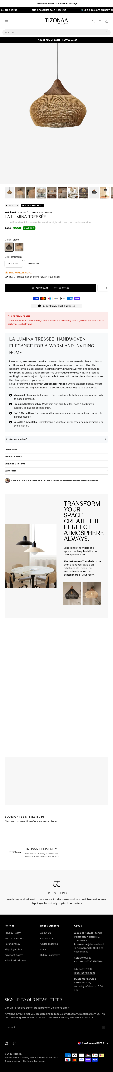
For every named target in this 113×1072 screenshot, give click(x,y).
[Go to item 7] (73, 193)
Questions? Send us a (56, 3)
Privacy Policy (13, 933)
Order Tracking (49, 944)
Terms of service (47, 1057)
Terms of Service (14, 938)
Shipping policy (12, 1061)
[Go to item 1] (9, 193)
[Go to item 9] (94, 193)
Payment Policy (14, 955)
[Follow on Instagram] (7, 1043)
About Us (45, 933)
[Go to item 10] (104, 193)
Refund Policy (12, 944)
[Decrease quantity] (99, 287)
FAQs (43, 949)
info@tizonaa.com (84, 972)
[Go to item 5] (51, 193)
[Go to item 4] (41, 193)
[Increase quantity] (106, 287)
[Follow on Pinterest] (14, 1043)
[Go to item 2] (20, 193)
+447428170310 (83, 969)
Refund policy (12, 1057)
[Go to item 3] (30, 193)
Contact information (34, 1061)
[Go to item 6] (62, 193)
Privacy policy (29, 1057)
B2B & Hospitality (50, 955)
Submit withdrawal (15, 960)
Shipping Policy (13, 949)
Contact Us (46, 938)
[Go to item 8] (83, 193)
